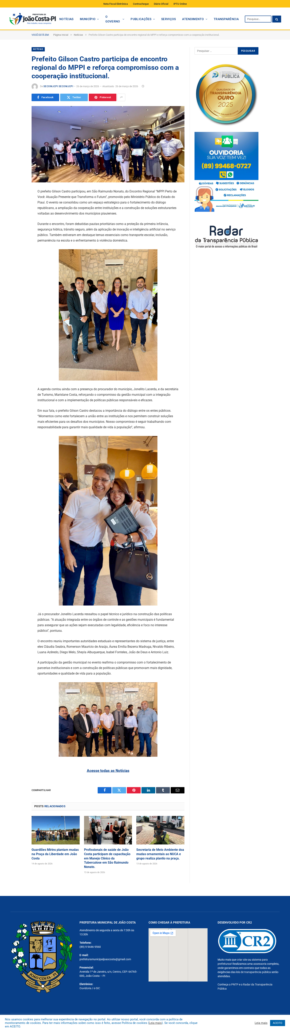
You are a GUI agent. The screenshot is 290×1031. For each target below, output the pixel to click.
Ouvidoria (85, 988)
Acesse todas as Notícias (108, 770)
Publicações (141, 19)
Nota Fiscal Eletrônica (115, 3)
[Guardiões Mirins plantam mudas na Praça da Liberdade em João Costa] (56, 830)
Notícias (66, 19)
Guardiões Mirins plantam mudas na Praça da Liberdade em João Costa (55, 854)
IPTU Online (180, 3)
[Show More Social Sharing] (121, 97)
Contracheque (141, 3)
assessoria (260, 963)
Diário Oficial (161, 3)
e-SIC (97, 988)
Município (88, 19)
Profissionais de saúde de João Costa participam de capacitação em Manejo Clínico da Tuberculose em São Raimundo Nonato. (107, 858)
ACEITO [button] (277, 1022)
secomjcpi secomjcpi (58, 86)
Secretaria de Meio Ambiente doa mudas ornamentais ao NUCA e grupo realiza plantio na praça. (160, 854)
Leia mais (155, 1023)
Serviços (168, 19)
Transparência (226, 19)
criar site (242, 959)
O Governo (112, 19)
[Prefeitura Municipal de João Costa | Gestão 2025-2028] (32, 19)
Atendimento (193, 19)
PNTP (234, 984)
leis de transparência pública (253, 972)
